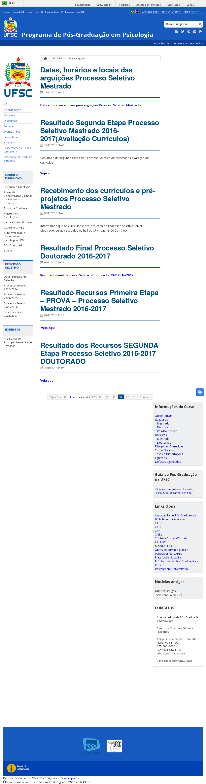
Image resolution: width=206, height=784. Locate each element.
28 (100, 397)
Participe (124, 4)
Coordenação (12, 110)
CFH (157, 531)
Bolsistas (161, 435)
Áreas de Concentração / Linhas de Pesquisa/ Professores (18, 197)
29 (107, 397)
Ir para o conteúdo (13, 12)
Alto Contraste (171, 11)
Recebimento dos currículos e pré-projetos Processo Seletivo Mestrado (97, 198)
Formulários (11, 137)
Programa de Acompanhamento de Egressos (18, 342)
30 (114, 397)
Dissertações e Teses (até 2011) (17, 149)
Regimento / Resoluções (12, 215)
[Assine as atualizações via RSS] (201, 31)
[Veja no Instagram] (195, 31)
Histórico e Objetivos (17, 187)
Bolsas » (9, 142)
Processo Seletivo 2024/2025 (15, 296)
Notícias (57, 58)
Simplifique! (82, 4)
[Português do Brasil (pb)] (132, 11)
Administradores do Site (188, 43)
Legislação (173, 4)
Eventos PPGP (13, 131)
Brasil (12, 3)
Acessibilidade (150, 11)
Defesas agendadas (168, 462)
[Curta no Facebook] (176, 31)
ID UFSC (160, 542)
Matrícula (9, 115)
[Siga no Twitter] (182, 31)
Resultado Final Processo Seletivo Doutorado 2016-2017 (97, 252)
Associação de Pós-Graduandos (176, 515)
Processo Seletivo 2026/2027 (15, 313)
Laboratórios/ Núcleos (18, 222)
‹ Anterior (85, 397)
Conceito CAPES (14, 227)
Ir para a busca (54, 12)
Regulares (161, 419)
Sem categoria (77, 58)
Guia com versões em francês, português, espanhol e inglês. (174, 491)
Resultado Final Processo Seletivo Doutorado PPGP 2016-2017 (87, 275)
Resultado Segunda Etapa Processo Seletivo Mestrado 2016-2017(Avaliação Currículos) (99, 130)
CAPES (159, 523)
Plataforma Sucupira (168, 557)
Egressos (161, 458)
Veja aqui (47, 173)
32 (127, 397)
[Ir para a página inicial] (44, 59)
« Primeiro (74, 397)
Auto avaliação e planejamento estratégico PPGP (15, 236)
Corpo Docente (165, 450)
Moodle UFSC (164, 546)
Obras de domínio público (171, 550)
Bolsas (8, 250)
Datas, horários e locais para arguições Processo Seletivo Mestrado (90, 105)
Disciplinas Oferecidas (169, 446)
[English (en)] (137, 11)
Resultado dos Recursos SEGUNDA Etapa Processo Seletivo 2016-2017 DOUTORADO (99, 353)
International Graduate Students (18, 158)
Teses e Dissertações (169, 454)
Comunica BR (104, 4)
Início (7, 104)
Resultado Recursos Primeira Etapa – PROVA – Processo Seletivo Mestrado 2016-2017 (99, 300)
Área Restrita (162, 43)
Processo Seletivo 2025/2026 (15, 305)
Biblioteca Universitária (170, 519)
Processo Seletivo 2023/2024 (15, 287)
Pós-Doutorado (14, 245)
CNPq (158, 534)
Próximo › (145, 397)
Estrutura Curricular (16, 208)
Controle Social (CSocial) (171, 538)
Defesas (9, 126)
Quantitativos (163, 416)
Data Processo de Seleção (15, 278)
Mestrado (163, 423)
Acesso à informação (148, 4)
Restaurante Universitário (171, 569)
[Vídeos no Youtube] (189, 31)
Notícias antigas (165, 591)
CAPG (158, 527)
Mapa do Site (191, 11)
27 (93, 397)
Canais (190, 4)
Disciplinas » (11, 121)
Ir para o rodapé (74, 12)
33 (134, 397)
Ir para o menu (34, 12)
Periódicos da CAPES (168, 553)
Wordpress (71, 778)
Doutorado (164, 427)
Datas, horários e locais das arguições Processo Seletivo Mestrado (87, 78)
